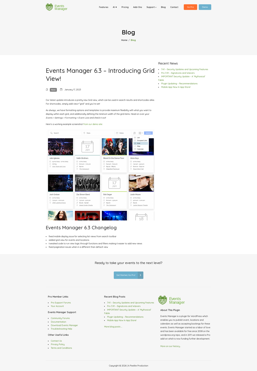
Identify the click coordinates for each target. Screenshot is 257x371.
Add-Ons (137, 7)
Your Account (57, 306)
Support (151, 7)
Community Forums (60, 318)
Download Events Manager (64, 325)
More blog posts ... (113, 326)
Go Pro (190, 7)
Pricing (125, 7)
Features (103, 7)
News (53, 90)
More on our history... (170, 346)
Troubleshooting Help (61, 328)
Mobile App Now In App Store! (175, 87)
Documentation (58, 321)
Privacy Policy (58, 344)
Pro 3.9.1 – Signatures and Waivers (178, 73)
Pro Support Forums (61, 302)
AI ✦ (115, 7)
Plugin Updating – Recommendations (179, 83)
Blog (163, 7)
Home (124, 40)
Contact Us (56, 340)
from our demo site (92, 124)
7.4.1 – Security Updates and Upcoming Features (184, 69)
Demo (205, 7)
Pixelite (133, 365)
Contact (174, 7)
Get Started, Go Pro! (125, 275)
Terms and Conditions (61, 348)
